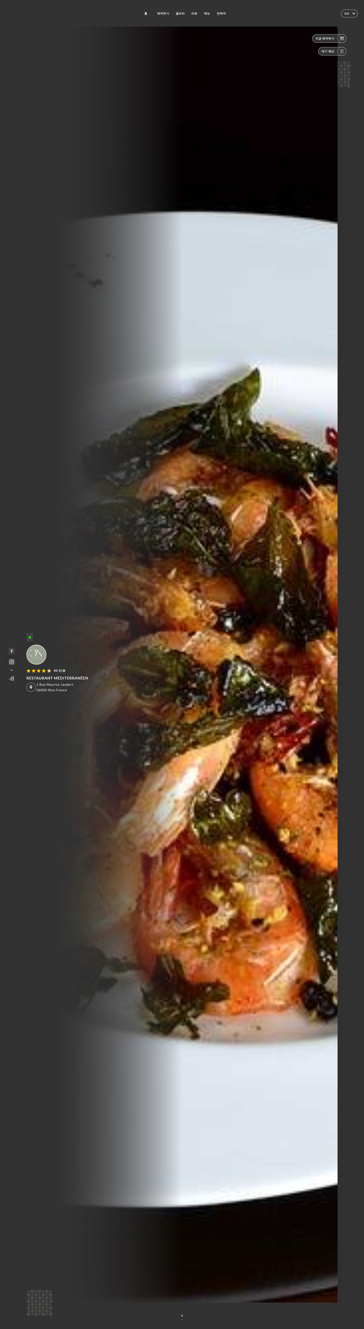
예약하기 (163, 13)
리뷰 (194, 13)
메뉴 (207, 13)
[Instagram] (11, 662)
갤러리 (180, 13)
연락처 (221, 13)
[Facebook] (11, 651)
